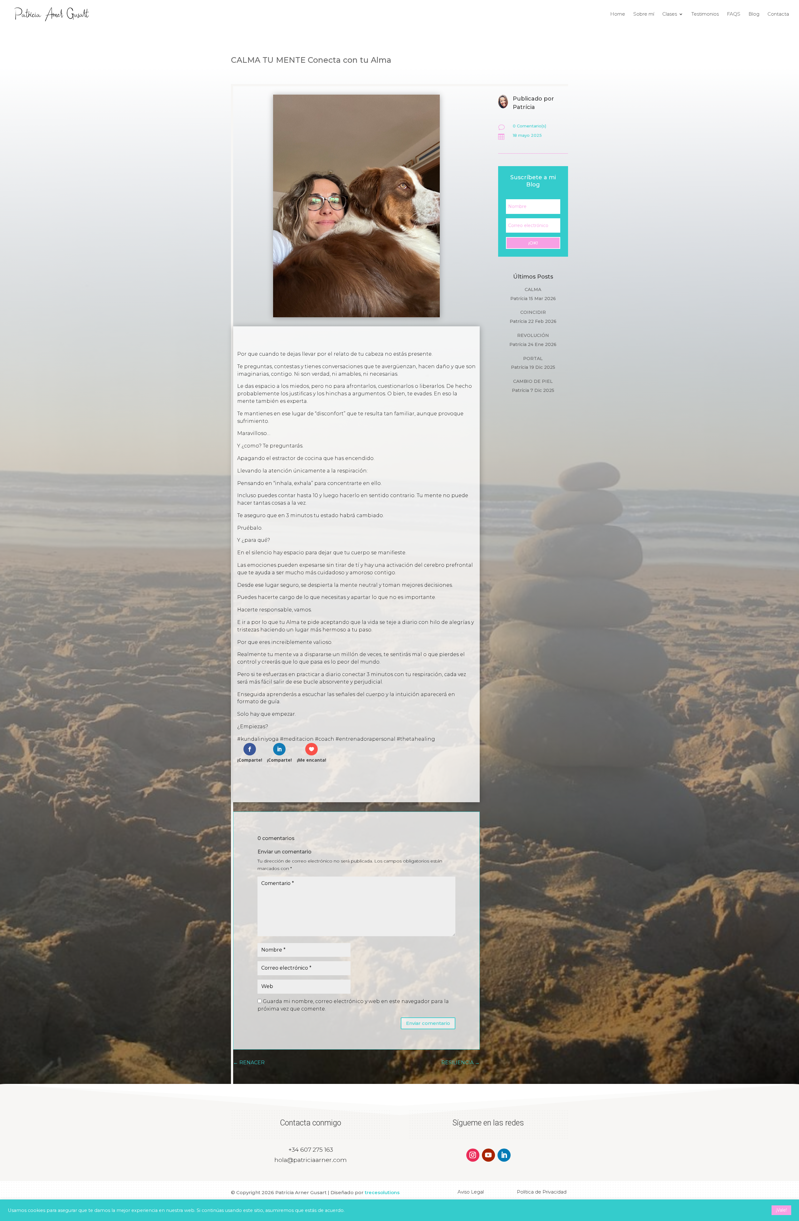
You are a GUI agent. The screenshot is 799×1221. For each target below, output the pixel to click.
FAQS (733, 14)
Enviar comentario (428, 1023)
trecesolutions (382, 1192)
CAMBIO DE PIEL (533, 381)
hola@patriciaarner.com (310, 1160)
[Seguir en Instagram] (472, 1155)
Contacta (778, 14)
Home (617, 14)
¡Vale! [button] (781, 1210)
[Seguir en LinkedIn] (504, 1155)
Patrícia (518, 298)
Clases (669, 14)
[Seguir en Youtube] (488, 1155)
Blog (753, 14)
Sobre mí (643, 14)
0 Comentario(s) (529, 125)
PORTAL (533, 358)
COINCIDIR (533, 312)
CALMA (533, 289)
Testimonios (705, 14)
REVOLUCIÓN (533, 335)
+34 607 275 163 (310, 1149)
